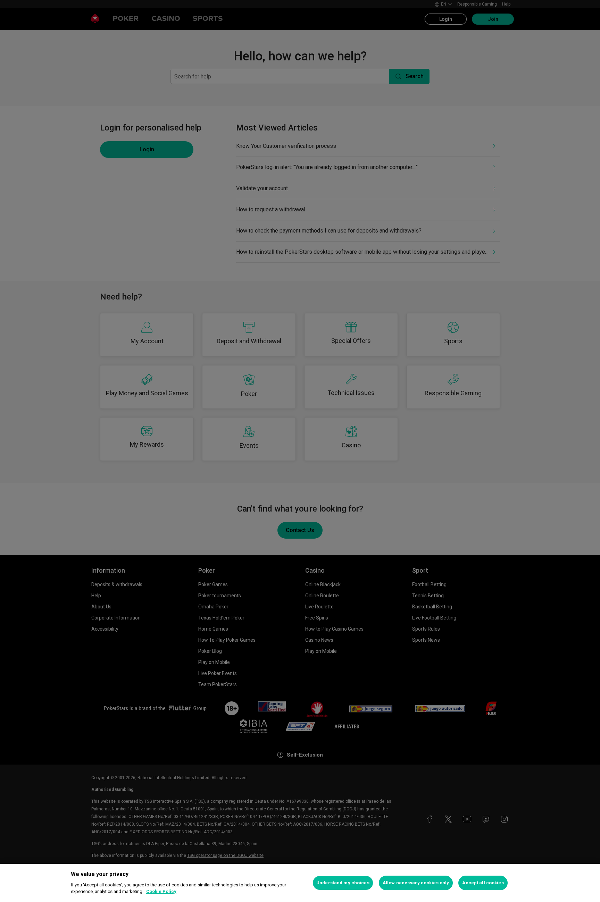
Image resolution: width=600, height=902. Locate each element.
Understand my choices (342, 882)
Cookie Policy (161, 891)
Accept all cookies (482, 882)
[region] (300, 883)
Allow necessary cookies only (416, 882)
